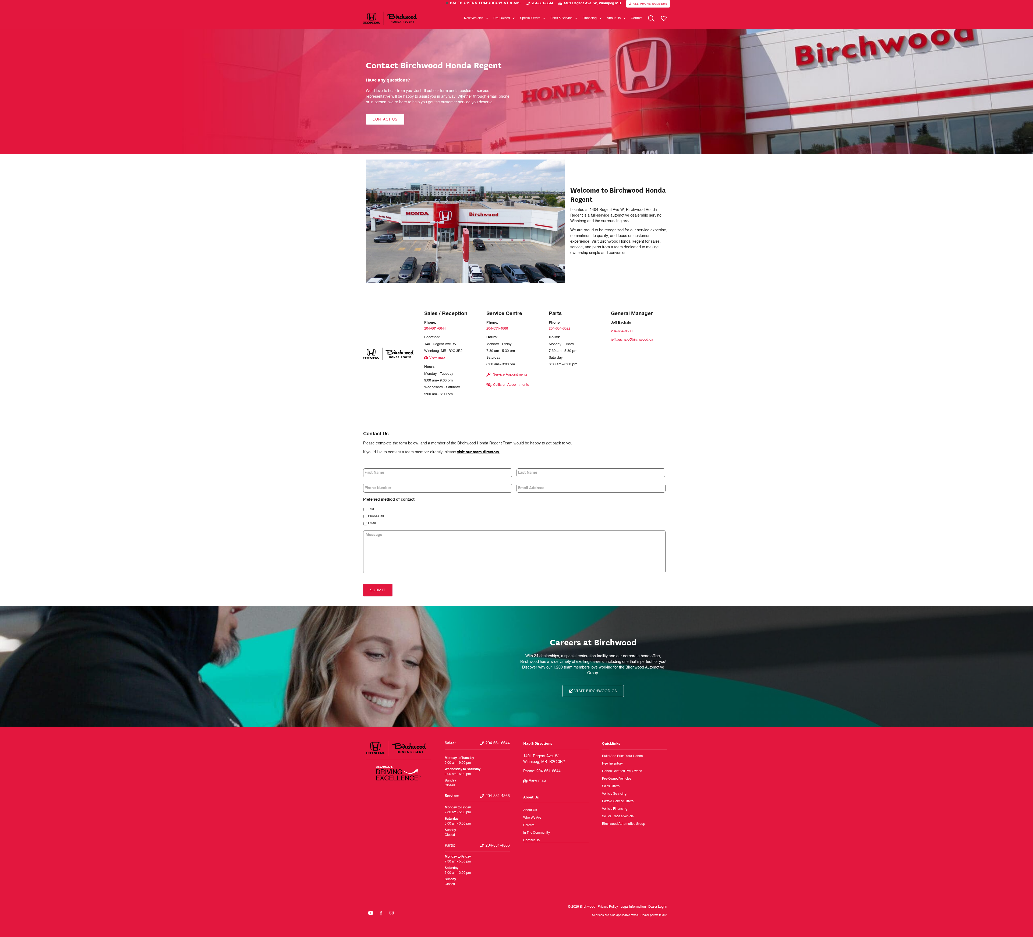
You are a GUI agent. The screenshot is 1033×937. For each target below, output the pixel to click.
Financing (589, 18)
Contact (636, 18)
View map (437, 357)
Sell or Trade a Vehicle (618, 816)
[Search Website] (651, 18)
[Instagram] (391, 912)
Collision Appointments (511, 385)
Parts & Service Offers (618, 801)
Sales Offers (611, 786)
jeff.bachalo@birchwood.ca (632, 339)
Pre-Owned (501, 18)
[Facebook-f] (380, 912)
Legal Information (633, 906)
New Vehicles (473, 18)
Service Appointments (510, 374)
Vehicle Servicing (614, 793)
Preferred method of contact (389, 499)
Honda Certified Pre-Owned (622, 771)
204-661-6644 (542, 3)
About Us (614, 18)
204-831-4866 (497, 328)
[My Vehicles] (663, 18)
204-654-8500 (621, 331)
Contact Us (531, 840)
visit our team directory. (478, 452)
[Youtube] (370, 912)
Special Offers (530, 18)
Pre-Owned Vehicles (616, 778)
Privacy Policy (608, 906)
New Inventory (612, 763)
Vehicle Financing (614, 809)
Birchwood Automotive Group (623, 824)
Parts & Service (561, 18)
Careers (528, 825)
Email (372, 523)
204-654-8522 (559, 328)
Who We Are (532, 817)
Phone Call (376, 516)
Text (371, 509)
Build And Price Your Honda (622, 756)
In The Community (536, 833)
